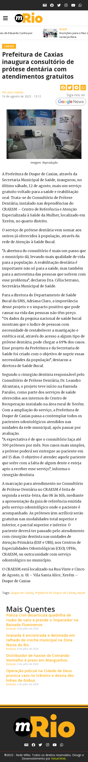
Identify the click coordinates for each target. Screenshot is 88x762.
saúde (81, 593)
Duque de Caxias (22, 593)
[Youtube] (73, 5)
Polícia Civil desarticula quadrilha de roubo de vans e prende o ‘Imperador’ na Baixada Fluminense (42, 620)
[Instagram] (66, 5)
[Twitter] (59, 5)
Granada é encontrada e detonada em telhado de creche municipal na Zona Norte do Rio (40, 640)
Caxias (9, 46)
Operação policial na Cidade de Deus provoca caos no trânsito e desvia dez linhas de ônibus (40, 675)
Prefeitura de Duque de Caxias (55, 593)
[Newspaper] (45, 5)
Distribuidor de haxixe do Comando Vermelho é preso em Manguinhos (37, 658)
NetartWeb (58, 758)
